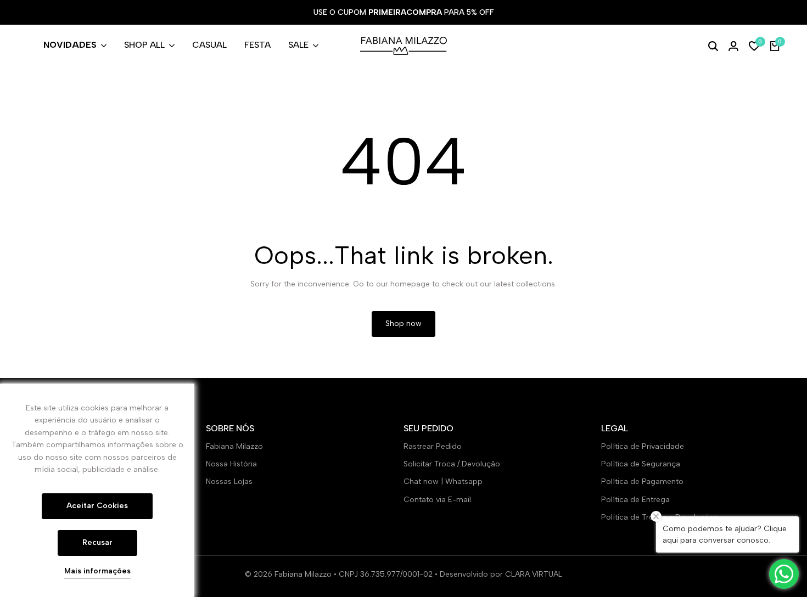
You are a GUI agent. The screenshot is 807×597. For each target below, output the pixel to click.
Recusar (97, 542)
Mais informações (97, 571)
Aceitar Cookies (97, 505)
